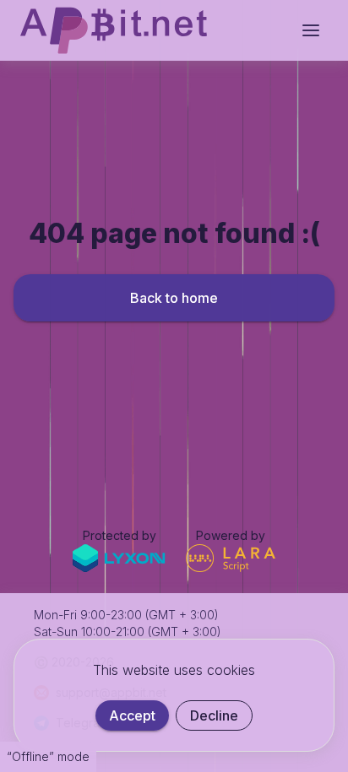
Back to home (174, 297)
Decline (214, 715)
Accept (132, 715)
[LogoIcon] (113, 30)
